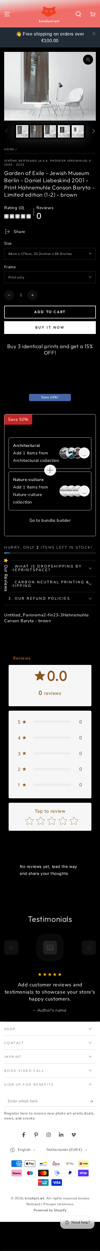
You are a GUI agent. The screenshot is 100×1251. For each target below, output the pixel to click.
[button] (78, 14)
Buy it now (50, 327)
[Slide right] (94, 131)
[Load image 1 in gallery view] (22, 131)
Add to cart (50, 312)
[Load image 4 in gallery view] (64, 131)
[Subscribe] (92, 1101)
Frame (10, 267)
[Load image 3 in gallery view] (50, 131)
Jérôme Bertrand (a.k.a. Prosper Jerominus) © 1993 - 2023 (47, 163)
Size (8, 243)
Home (9, 149)
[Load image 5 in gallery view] (78, 131)
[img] (17, 217)
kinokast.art (34, 1198)
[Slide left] (6, 131)
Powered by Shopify (50, 1210)
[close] (94, 34)
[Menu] (7, 14)
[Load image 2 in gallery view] (36, 131)
